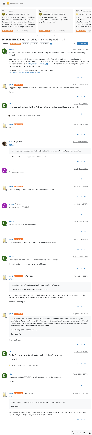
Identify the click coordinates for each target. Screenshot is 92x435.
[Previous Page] (3, 21)
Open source (44, 11)
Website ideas (7, 11)
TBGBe (11, 142)
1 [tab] (31, 35)
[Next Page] (89, 21)
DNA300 (11, 49)
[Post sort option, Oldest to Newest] (74, 43)
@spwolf (19, 204)
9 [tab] (58, 35)
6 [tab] (48, 35)
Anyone (11, 169)
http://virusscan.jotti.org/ (37, 64)
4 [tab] (41, 35)
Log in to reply (82, 44)
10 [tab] (61, 35)
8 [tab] (54, 35)
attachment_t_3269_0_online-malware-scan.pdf (26, 73)
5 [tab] (44, 35)
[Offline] (5, 86)
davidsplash (9, 14)
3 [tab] (37, 35)
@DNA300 (19, 142)
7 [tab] (51, 35)
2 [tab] (34, 35)
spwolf (81, 14)
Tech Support (8, 30)
